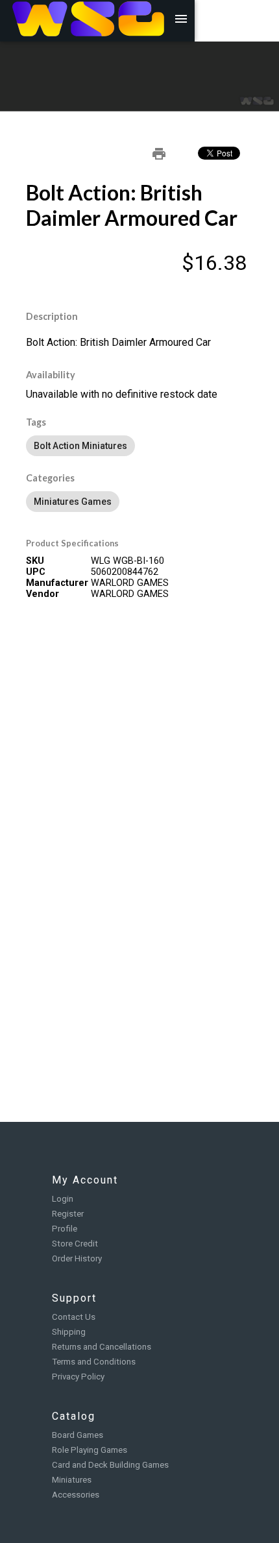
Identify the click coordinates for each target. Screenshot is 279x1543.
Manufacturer (57, 583)
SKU (35, 560)
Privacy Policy (78, 1376)
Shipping (69, 1332)
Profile (64, 1228)
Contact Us (73, 1317)
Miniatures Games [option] (73, 501)
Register (68, 1214)
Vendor (42, 594)
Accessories (75, 1495)
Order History (77, 1258)
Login (62, 1199)
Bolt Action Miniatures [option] (80, 446)
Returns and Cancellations (101, 1347)
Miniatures (71, 1480)
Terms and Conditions (94, 1362)
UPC (35, 571)
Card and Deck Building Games (110, 1465)
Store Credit (75, 1243)
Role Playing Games (89, 1450)
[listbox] (139, 446)
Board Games (77, 1435)
